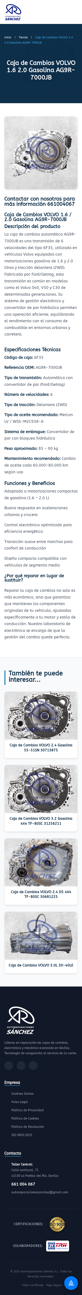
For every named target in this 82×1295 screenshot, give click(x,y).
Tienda (23, 37)
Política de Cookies (25, 1118)
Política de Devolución (27, 1127)
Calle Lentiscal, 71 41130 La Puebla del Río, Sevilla (34, 1170)
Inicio (7, 37)
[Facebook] (8, 1065)
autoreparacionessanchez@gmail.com (39, 1192)
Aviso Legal (19, 1102)
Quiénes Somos (22, 1094)
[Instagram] (21, 1065)
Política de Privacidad (27, 1110)
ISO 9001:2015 (21, 1135)
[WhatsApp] (33, 1065)
